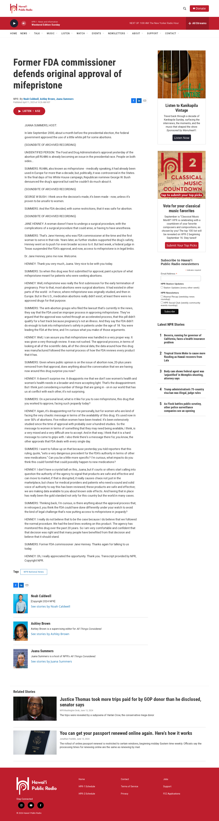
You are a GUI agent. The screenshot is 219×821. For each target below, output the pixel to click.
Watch (81, 33)
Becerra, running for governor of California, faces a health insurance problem (184, 339)
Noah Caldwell (31, 98)
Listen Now (181, 138)
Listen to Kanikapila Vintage (181, 108)
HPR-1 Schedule (87, 786)
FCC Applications (171, 794)
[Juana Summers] (20, 658)
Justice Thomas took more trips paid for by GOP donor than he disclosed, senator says (130, 702)
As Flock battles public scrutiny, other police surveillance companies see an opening (182, 407)
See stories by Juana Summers (51, 661)
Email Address (169, 273)
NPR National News (34, 572)
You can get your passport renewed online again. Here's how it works (126, 733)
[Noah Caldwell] (20, 603)
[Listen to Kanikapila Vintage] (182, 74)
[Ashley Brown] (20, 631)
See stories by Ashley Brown (50, 634)
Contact (125, 779)
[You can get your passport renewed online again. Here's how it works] (35, 742)
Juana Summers (65, 98)
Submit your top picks (182, 245)
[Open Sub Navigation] (29, 33)
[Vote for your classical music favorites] (182, 175)
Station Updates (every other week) (181, 287)
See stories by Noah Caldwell (50, 606)
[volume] (23, 23)
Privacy (124, 794)
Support (167, 786)
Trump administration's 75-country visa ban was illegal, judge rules (184, 391)
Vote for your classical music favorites (181, 208)
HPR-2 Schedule (87, 794)
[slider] (28, 23)
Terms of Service (129, 786)
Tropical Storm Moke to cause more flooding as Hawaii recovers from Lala (184, 357)
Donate (201, 8)
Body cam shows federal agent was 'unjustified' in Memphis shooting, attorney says (184, 375)
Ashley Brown (47, 98)
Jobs (165, 779)
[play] (14, 23)
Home (13, 33)
